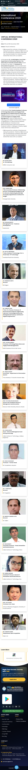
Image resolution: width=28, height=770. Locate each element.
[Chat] (17, 767)
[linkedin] (4, 1)
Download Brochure (13, 105)
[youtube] (8, 1)
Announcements (18, 1)
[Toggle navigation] (25, 9)
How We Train (7, 26)
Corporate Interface (15, 26)
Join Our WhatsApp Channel (12, 711)
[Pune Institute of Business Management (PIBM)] (9, 9)
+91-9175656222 (6, 759)
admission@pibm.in (8, 761)
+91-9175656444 (16, 759)
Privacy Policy (19, 719)
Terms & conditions (21, 721)
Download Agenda (14, 107)
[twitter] (6, 1)
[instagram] (3, 1)
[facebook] (1, 1)
